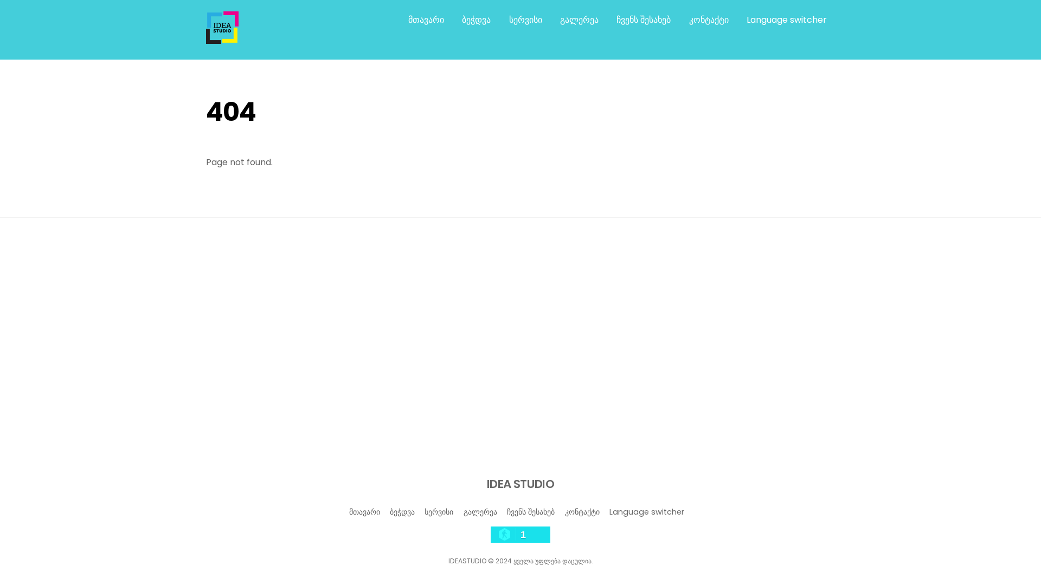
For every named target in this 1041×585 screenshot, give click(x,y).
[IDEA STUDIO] (222, 38)
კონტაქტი (709, 20)
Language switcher (787, 20)
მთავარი (426, 20)
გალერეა (579, 20)
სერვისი (525, 20)
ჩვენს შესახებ (643, 20)
